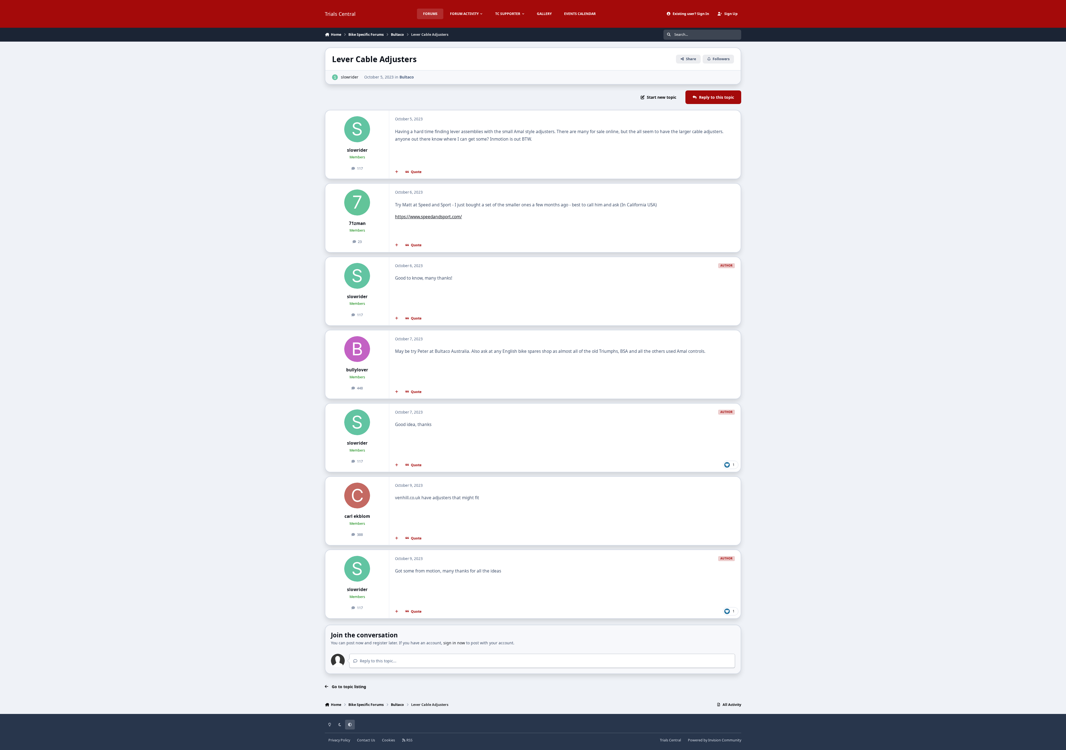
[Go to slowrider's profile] (335, 77)
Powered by (714, 740)
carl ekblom (357, 516)
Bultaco (406, 77)
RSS (409, 740)
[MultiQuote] (396, 172)
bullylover (357, 370)
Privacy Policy (339, 740)
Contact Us (366, 740)
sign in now (454, 642)
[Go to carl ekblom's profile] (357, 496)
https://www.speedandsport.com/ (428, 217)
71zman (357, 223)
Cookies (388, 740)
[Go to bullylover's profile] (357, 349)
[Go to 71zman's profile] (357, 202)
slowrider (349, 77)
